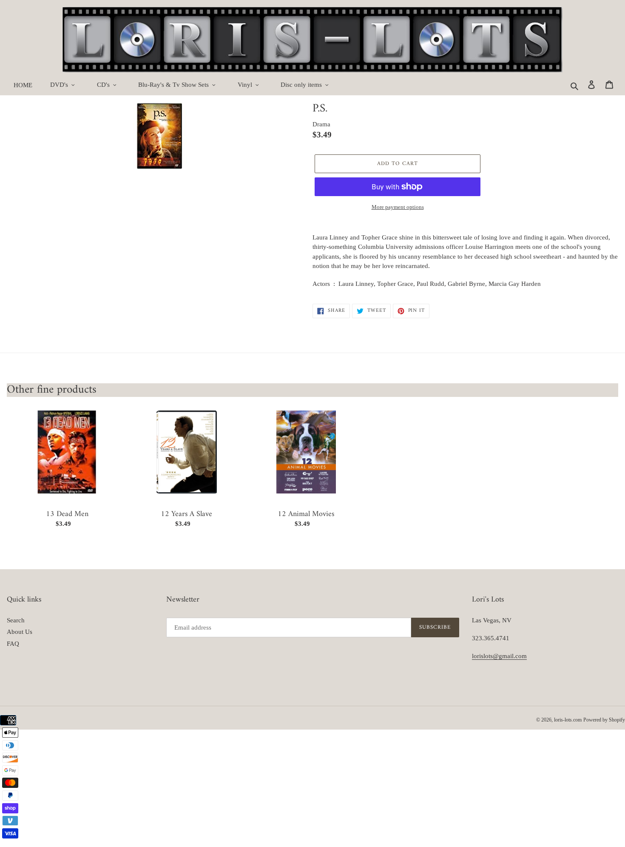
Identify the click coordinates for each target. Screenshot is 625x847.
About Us (19, 631)
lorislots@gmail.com (499, 656)
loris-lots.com (568, 720)
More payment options (398, 207)
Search (16, 620)
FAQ (13, 643)
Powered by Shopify (604, 720)
